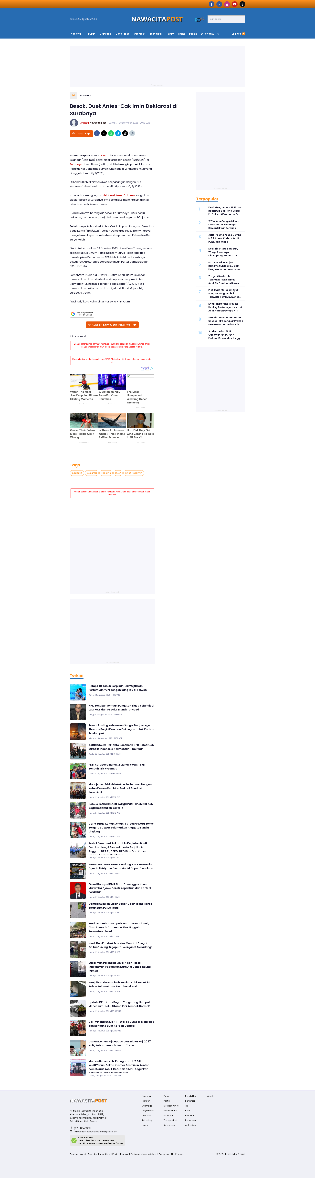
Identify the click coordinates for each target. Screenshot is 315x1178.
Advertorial (169, 1125)
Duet (103, 155)
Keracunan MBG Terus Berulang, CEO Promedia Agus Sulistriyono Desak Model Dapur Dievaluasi (121, 866)
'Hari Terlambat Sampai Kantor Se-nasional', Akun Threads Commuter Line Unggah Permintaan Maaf (119, 927)
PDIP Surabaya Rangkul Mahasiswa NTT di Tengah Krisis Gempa (117, 766)
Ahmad (84, 122)
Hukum (170, 33)
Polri (187, 1110)
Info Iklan (105, 1154)
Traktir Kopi (83, 133)
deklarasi (109, 195)
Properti (189, 1115)
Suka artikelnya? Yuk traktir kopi (111, 324)
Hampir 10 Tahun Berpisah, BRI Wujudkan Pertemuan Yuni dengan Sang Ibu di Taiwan (118, 688)
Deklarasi (92, 473)
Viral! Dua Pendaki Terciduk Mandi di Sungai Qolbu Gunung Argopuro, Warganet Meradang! (120, 945)
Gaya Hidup (123, 33)
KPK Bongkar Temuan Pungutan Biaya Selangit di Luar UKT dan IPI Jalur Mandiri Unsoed (121, 707)
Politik (193, 33)
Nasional (76, 33)
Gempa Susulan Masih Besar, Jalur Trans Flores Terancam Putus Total (120, 906)
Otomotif (139, 33)
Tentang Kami (78, 1154)
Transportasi (170, 1120)
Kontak (124, 1154)
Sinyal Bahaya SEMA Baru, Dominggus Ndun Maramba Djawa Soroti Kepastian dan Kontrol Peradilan (120, 888)
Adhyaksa (190, 1125)
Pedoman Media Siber (143, 1154)
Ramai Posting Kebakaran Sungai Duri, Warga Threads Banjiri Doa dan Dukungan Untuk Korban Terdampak (121, 729)
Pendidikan (191, 1096)
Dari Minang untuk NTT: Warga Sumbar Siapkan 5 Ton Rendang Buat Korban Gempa (121, 1024)
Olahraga (105, 33)
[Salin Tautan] (132, 133)
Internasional (171, 1110)
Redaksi (92, 1154)
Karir (115, 1154)
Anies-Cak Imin (125, 195)
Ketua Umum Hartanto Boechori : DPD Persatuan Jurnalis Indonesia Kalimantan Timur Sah (121, 747)
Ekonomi (168, 1115)
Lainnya (237, 33)
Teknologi (156, 33)
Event (181, 33)
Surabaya (76, 164)
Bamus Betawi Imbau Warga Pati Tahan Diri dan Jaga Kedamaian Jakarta (121, 806)
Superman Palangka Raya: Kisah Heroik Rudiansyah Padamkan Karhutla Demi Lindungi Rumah (120, 967)
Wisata (210, 1096)
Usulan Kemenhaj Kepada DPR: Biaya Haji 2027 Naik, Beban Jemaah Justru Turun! (120, 1043)
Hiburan (90, 33)
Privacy (179, 1154)
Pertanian (190, 1100)
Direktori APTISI (210, 33)
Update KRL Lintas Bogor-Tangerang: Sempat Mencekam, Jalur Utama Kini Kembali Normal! (119, 1004)
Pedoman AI (166, 1154)
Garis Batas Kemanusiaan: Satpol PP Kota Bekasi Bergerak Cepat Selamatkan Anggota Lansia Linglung (121, 827)
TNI (186, 1105)
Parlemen (190, 1120)
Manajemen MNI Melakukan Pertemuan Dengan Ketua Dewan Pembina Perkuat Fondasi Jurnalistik (120, 788)
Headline (106, 473)
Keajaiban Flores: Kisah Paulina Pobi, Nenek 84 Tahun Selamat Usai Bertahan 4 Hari (119, 984)
